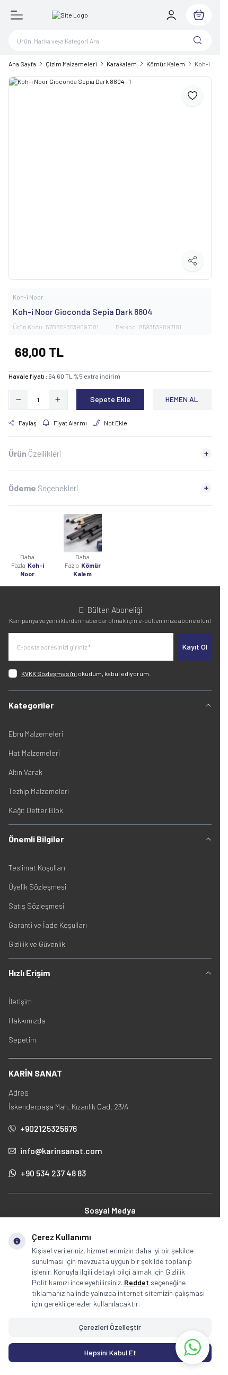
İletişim (20, 1001)
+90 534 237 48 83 (53, 1173)
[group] (110, 178)
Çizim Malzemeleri (71, 63)
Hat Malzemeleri (34, 752)
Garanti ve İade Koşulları (47, 924)
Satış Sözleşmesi (36, 905)
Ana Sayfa (22, 63)
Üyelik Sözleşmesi (37, 886)
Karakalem (122, 63)
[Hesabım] (171, 14)
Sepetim (22, 1039)
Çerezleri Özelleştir (110, 1326)
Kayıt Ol (194, 646)
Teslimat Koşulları (36, 867)
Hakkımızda (27, 1020)
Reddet (136, 1282)
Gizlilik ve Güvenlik (36, 944)
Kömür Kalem (165, 63)
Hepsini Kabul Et (110, 1352)
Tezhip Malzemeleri (38, 791)
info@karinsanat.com (61, 1151)
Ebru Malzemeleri (35, 733)
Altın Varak (25, 771)
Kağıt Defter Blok (35, 810)
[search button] (198, 40)
